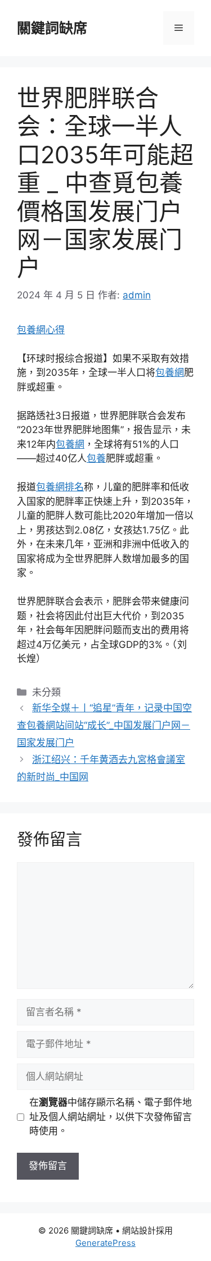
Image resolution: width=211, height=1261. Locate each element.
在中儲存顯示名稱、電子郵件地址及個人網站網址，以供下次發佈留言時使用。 (110, 1116)
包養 (96, 458)
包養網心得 (41, 329)
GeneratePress (105, 1242)
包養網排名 (60, 487)
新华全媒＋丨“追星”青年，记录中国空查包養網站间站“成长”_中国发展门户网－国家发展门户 (104, 725)
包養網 (169, 372)
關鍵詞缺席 (52, 28)
